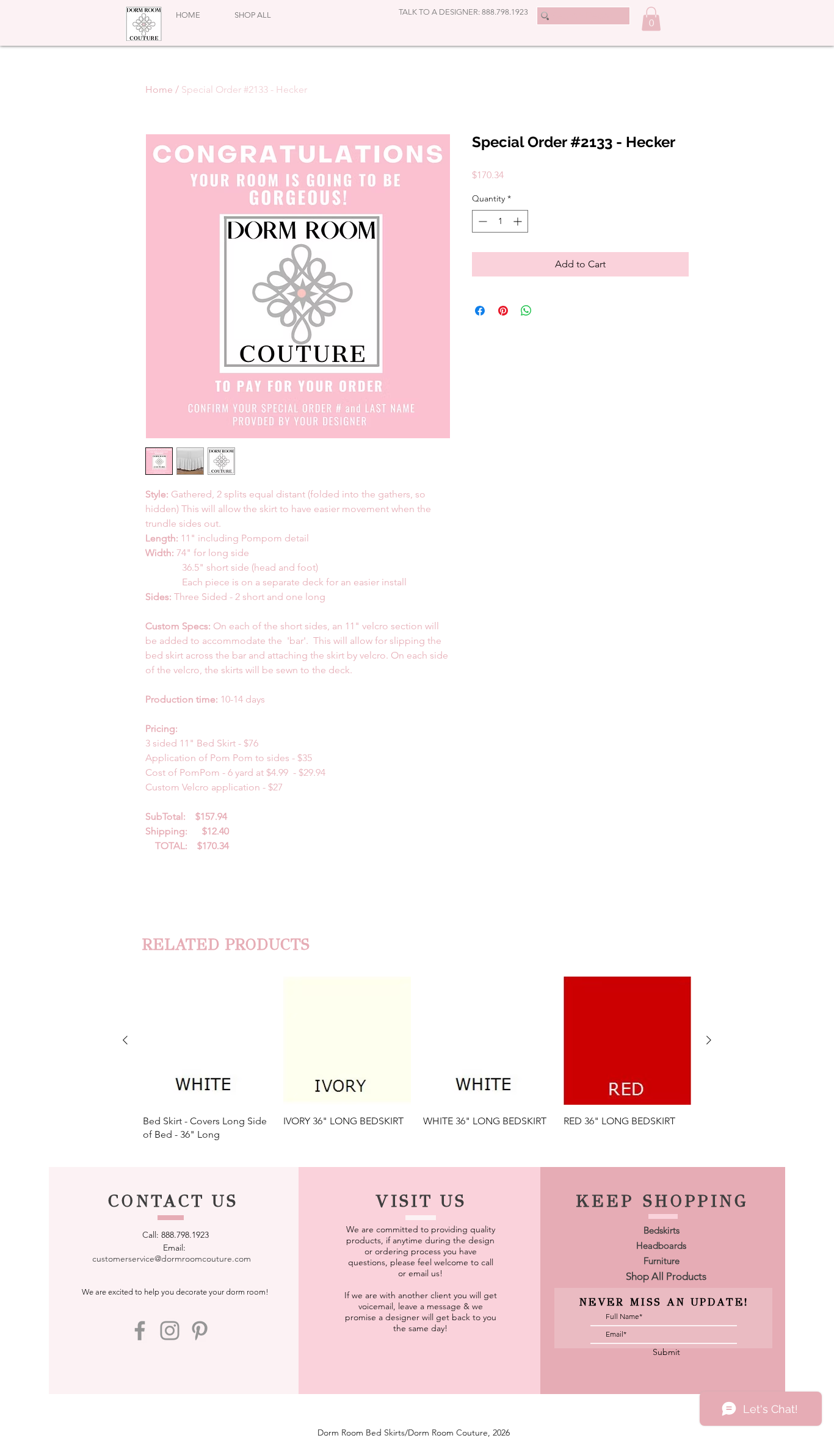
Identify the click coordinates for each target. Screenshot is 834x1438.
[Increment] (518, 221)
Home (159, 89)
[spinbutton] (500, 221)
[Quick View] (207, 1041)
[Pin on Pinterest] (503, 310)
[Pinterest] (199, 1330)
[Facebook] (140, 1330)
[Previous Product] (125, 1040)
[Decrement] (481, 221)
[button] (651, 19)
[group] (417, 1059)
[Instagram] (170, 1330)
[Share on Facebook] (480, 310)
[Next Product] (709, 1040)
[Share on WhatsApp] (526, 310)
